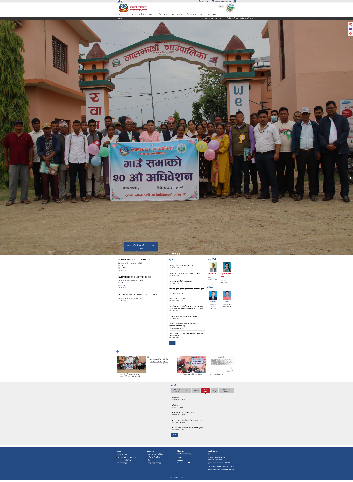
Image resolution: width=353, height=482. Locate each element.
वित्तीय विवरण (175, 405)
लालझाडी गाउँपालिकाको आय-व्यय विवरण (183, 413)
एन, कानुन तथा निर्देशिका (124, 460)
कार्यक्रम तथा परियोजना (139, 14)
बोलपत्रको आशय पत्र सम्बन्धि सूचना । (133, 18)
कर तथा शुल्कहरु (122, 463)
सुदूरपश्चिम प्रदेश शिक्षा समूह (184, 454)
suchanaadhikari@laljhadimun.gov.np (223, 469)
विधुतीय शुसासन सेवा (155, 14)
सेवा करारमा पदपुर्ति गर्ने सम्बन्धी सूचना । (189, 18)
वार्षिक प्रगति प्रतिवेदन (154, 463)
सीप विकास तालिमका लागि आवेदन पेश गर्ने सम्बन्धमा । (161, 18)
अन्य (172, 343)
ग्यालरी (202, 14)
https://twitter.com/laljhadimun (186, 463)
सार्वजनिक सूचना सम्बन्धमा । (246, 18)
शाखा (214, 14)
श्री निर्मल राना (211, 273)
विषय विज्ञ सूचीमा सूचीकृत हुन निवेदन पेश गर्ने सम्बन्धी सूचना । (219, 18)
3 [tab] (177, 254)
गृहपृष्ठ (121, 14)
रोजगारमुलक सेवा (192, 14)
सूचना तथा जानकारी (178, 14)
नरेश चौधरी (227, 301)
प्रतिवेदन (166, 14)
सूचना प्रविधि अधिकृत (227, 304)
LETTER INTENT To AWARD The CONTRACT (139, 294)
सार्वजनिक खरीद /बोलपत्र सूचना (126, 457)
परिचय (127, 14)
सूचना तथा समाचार (226, 391)
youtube (180, 457)
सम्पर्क (208, 14)
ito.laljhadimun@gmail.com (216, 457)
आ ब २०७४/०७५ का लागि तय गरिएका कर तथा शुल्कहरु (187, 420)
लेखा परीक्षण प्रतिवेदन (154, 460)
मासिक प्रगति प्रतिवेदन (154, 457)
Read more (122, 270)
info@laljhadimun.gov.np (215, 459)
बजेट (188, 391)
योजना (196, 391)
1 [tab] (173, 254)
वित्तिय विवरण (175, 398)
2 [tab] (175, 254)
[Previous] (2, 178)
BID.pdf (122, 285)
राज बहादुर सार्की (213, 301)
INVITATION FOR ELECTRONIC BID (134, 259)
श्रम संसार (180, 460)
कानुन (214, 391)
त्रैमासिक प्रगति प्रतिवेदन (155, 454)
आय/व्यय (205, 391)
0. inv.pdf (123, 267)
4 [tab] (179, 254)
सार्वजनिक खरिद (177, 391)
